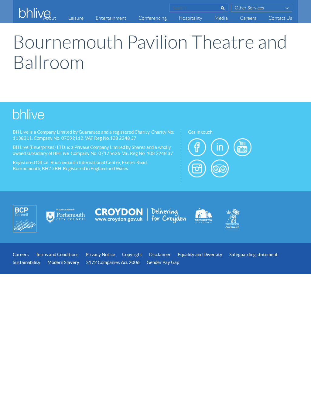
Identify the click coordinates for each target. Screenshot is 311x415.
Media (221, 18)
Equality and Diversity (200, 254)
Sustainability (26, 262)
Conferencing (152, 18)
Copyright (132, 254)
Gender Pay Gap (163, 262)
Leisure (76, 18)
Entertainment (111, 18)
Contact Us (280, 18)
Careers (248, 18)
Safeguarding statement (253, 254)
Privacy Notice (100, 254)
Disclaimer (160, 254)
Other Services (249, 7)
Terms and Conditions (57, 254)
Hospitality (190, 18)
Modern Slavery (63, 262)
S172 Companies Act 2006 (113, 262)
